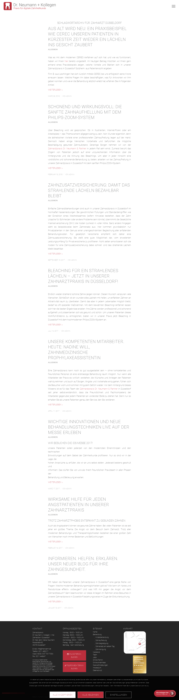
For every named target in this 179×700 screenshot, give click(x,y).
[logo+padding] (30, 6)
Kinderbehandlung (102, 637)
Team (95, 655)
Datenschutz (97, 670)
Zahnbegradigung (102, 643)
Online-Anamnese (99, 663)
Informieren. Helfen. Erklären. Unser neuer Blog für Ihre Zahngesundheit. (83, 564)
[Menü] (172, 6)
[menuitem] (172, 6)
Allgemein (53, 49)
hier (66, 61)
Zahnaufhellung (101, 640)
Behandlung (97, 634)
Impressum (97, 668)
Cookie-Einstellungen (100, 665)
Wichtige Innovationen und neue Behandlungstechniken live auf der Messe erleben (88, 427)
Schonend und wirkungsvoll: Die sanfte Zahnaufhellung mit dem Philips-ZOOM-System (85, 112)
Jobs (95, 657)
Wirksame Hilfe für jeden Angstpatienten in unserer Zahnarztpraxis (78, 505)
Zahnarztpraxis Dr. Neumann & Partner (67, 148)
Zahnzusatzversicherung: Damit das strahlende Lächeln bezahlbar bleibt (89, 190)
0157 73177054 (47, 654)
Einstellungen (118, 694)
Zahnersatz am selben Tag (105, 646)
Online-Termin (98, 660)
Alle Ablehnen (90, 694)
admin (69, 96)
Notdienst (96, 652)
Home (95, 632)
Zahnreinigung (101, 649)
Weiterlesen (54, 89)
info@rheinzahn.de (44, 649)
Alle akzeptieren (62, 694)
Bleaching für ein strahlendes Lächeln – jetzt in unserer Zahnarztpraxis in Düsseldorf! (83, 276)
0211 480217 (43, 651)
